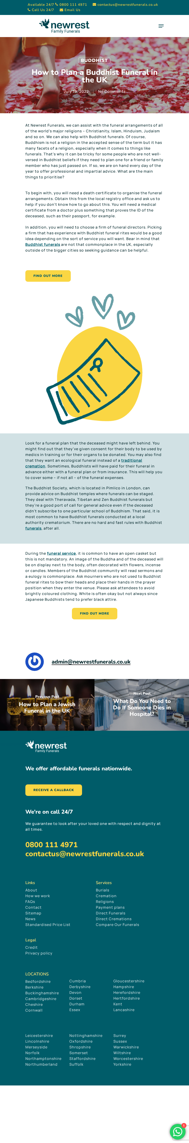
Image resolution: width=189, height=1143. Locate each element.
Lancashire (124, 1009)
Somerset (78, 1052)
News (30, 918)
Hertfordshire (126, 998)
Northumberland (41, 1064)
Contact (33, 907)
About (31, 890)
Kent (117, 1004)
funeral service (61, 553)
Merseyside (36, 1047)
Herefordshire (126, 992)
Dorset (76, 998)
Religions (105, 901)
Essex (74, 1009)
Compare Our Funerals (117, 924)
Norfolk (32, 1052)
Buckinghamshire (42, 992)
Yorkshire (122, 1064)
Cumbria (77, 980)
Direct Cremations (114, 918)
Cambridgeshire (40, 998)
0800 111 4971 (51, 845)
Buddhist (94, 60)
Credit (31, 947)
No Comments (112, 91)
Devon (75, 992)
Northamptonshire (43, 1058)
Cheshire (34, 1004)
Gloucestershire (129, 980)
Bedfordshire (38, 981)
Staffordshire (82, 1058)
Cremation (106, 895)
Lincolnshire (37, 1041)
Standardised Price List (48, 924)
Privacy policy (39, 953)
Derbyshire (80, 986)
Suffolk (76, 1064)
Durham (77, 1004)
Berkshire (34, 987)
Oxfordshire (81, 1041)
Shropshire (80, 1047)
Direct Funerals (110, 913)
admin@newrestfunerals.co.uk (91, 661)
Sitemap (33, 913)
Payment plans (110, 907)
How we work (37, 895)
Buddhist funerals (42, 244)
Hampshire (123, 986)
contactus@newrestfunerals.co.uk (84, 854)
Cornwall (34, 1010)
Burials (102, 890)
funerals (33, 528)
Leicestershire (39, 1035)
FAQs (30, 901)
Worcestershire (128, 1058)
